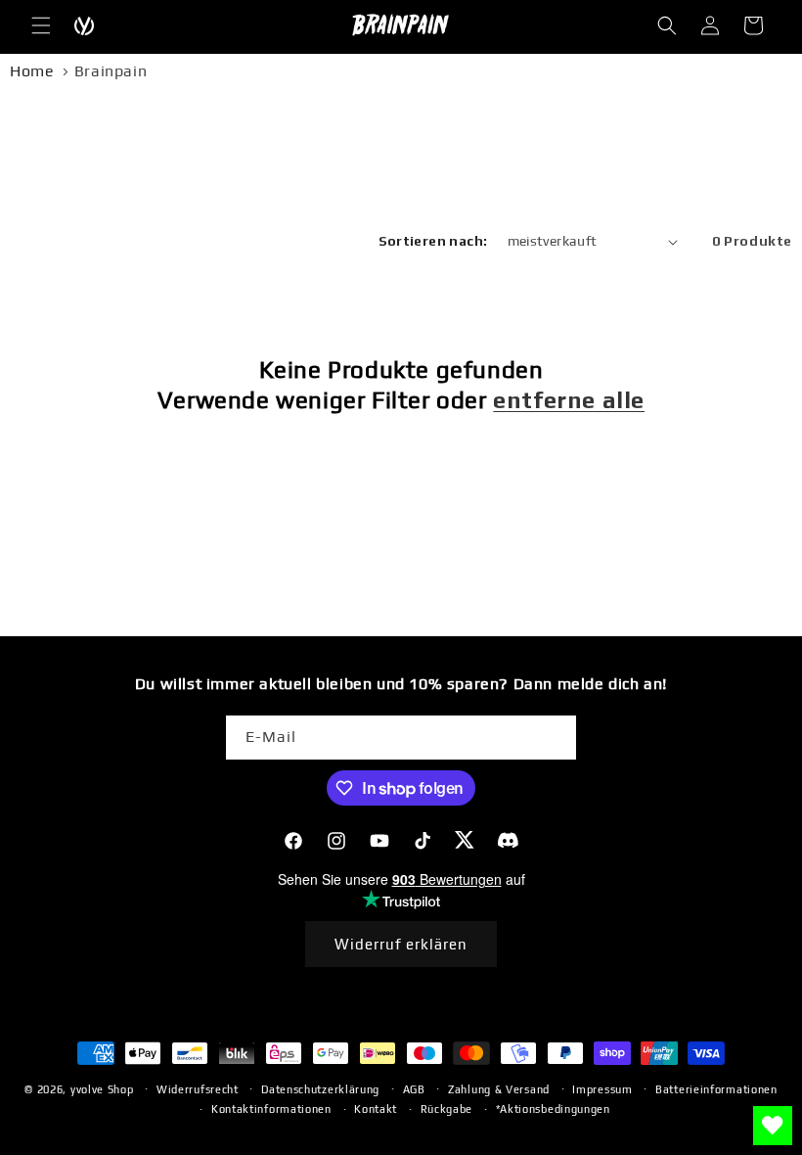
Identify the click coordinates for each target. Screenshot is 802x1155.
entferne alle (569, 400)
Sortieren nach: (433, 241)
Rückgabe (447, 1109)
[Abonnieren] (554, 738)
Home (32, 71)
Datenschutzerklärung (320, 1089)
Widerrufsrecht (197, 1089)
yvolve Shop (102, 1089)
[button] (41, 25)
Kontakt (375, 1109)
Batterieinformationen (716, 1089)
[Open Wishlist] (772, 1125)
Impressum (602, 1089)
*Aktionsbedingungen (553, 1109)
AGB (414, 1089)
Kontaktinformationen (271, 1109)
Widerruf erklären (401, 944)
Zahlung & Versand (499, 1089)
